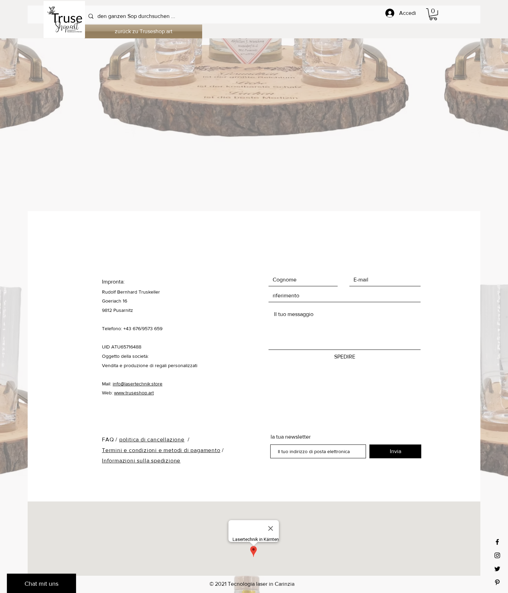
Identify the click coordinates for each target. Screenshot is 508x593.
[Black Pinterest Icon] (497, 582)
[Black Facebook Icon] (497, 542)
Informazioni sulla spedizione (141, 460)
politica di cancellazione (152, 439)
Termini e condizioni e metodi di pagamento (161, 450)
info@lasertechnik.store (137, 383)
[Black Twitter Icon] (497, 569)
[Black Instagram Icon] (497, 555)
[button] (433, 14)
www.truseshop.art (134, 392)
